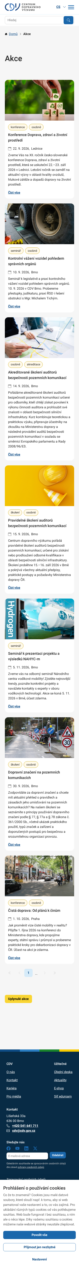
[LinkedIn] (26, 1149)
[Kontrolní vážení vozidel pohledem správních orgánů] (39, 257)
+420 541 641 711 (25, 1126)
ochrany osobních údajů (31, 1167)
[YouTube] (17, 1149)
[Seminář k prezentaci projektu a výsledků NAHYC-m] (39, 655)
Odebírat (57, 1155)
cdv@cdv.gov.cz (23, 1131)
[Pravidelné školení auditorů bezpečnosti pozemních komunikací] (39, 529)
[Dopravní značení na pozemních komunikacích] (39, 784)
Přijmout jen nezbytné (40, 1247)
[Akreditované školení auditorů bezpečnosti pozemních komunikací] (39, 388)
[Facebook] (8, 1149)
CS (58, 7)
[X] (35, 1149)
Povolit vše (39, 1235)
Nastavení (39, 1259)
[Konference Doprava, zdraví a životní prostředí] (39, 139)
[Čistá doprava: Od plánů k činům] (39, 910)
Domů (13, 34)
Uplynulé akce (18, 999)
